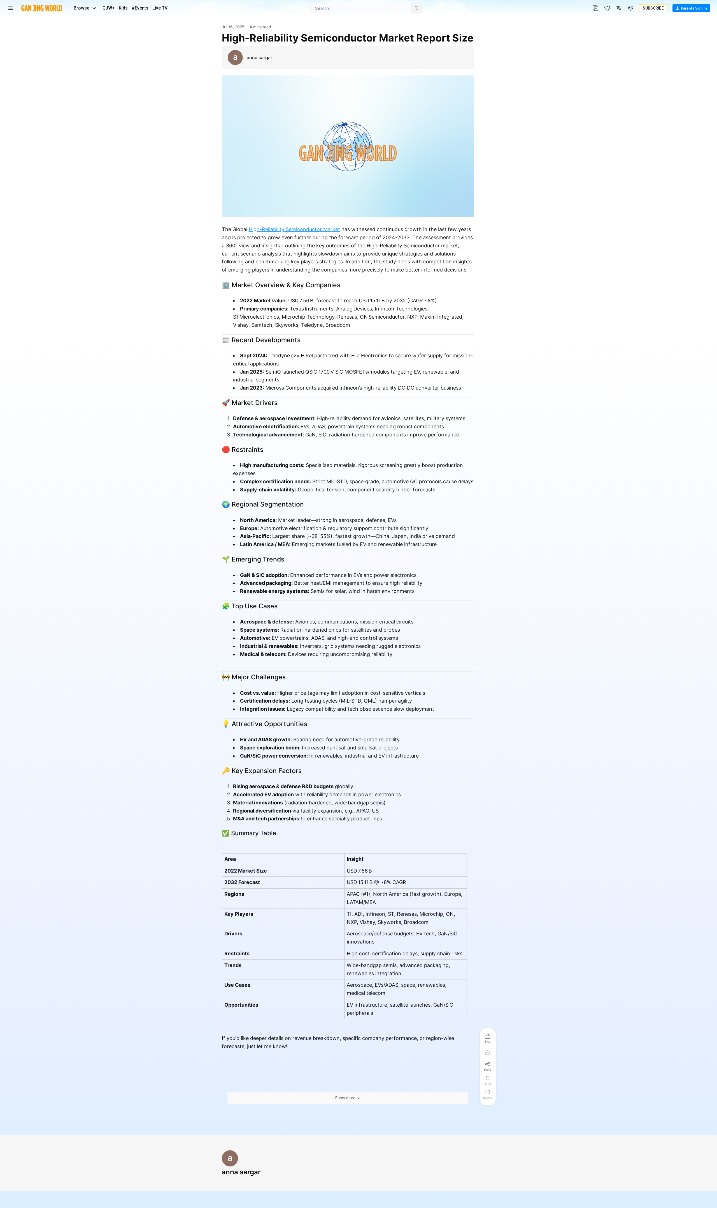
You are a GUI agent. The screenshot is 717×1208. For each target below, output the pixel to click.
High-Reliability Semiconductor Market (294, 229)
